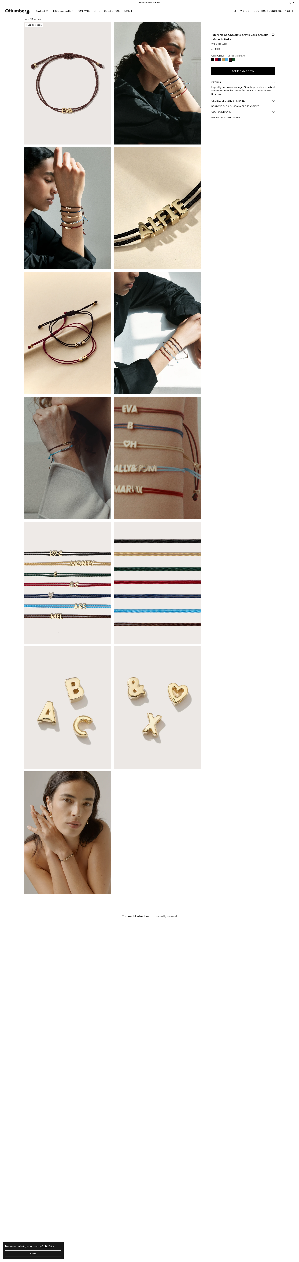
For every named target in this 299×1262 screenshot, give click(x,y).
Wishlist (245, 11)
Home (26, 19)
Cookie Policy (47, 1246)
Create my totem (243, 71)
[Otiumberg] (17, 11)
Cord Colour (228, 55)
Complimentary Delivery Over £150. (149, 2)
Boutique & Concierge (268, 11)
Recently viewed (165, 916)
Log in (291, 2)
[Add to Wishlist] (273, 35)
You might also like (135, 916)
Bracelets (36, 19)
